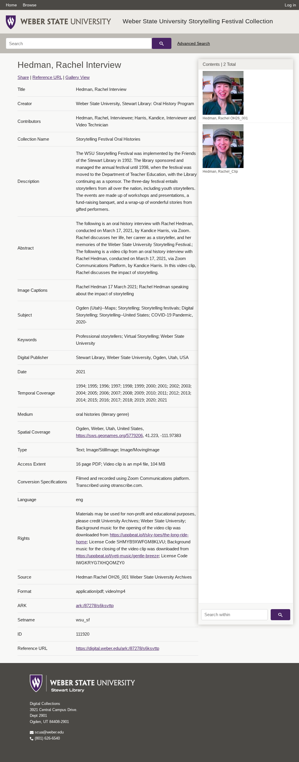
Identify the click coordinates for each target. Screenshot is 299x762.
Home (11, 5)
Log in (290, 5)
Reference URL (47, 77)
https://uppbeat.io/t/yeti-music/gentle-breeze (117, 555)
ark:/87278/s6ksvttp (95, 605)
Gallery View (77, 77)
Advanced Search (193, 43)
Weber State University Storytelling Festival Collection (198, 21)
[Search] (161, 43)
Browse (29, 5)
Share (23, 77)
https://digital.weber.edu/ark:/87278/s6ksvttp (117, 648)
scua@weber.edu (49, 732)
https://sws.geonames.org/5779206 (109, 435)
